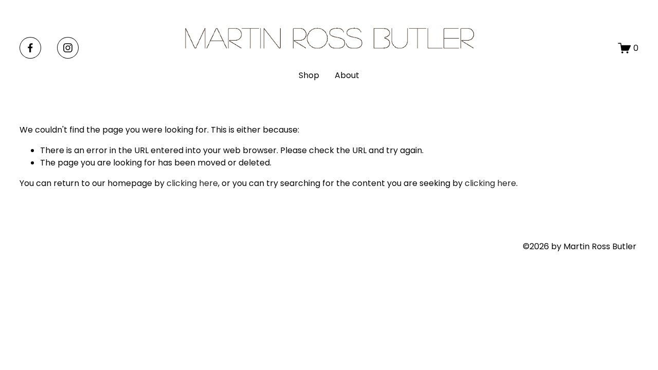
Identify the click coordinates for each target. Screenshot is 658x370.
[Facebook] (30, 48)
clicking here (192, 183)
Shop (309, 75)
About (347, 75)
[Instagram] (68, 48)
